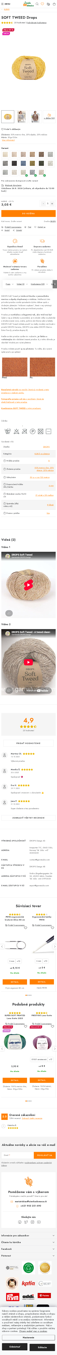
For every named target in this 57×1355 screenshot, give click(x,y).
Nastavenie (28, 1337)
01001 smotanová (39, 1059)
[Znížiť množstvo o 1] (43, 203)
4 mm (51, 485)
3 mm (11, 961)
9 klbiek (50, 505)
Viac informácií (8, 140)
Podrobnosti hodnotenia (36, 22)
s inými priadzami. (21, 408)
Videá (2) (21, 284)
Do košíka (28, 213)
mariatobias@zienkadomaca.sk (31, 1201)
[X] (26, 1222)
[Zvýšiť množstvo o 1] (52, 203)
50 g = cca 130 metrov (40, 477)
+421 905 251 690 (31, 1205)
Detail (15, 982)
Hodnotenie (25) (38, 284)
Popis (8, 284)
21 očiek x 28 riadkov (45, 495)
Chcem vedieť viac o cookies (33, 1331)
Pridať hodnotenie (28, 743)
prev (2, 946)
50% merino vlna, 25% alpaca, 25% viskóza (44, 469)
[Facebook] (19, 1222)
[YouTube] (38, 1222)
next (55, 946)
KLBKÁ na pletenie (42, 453)
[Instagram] (32, 1222)
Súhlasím (42, 1347)
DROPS (53, 221)
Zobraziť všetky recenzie (28, 818)
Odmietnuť (14, 1346)
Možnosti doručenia (13, 185)
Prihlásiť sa (44, 1155)
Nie (48, 513)
